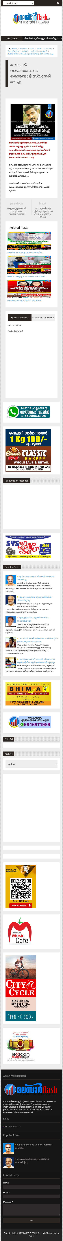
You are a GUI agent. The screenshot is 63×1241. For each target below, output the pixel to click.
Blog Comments (21, 317)
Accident (23, 48)
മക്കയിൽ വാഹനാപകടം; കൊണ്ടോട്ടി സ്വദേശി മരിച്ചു (30, 53)
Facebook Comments (44, 317)
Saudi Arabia (13, 51)
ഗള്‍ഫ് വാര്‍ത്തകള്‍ (38, 51)
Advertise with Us (13, 1126)
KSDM (31, 1235)
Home (14, 48)
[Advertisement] (31, 807)
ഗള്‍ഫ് (24, 51)
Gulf (32, 48)
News (39, 48)
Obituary (48, 48)
